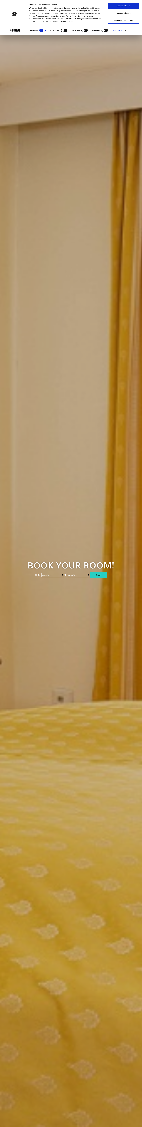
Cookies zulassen (123, 6)
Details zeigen (117, 30)
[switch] (64, 30)
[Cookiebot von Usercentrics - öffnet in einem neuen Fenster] (14, 30)
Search (98, 575)
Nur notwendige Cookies (123, 20)
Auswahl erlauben (123, 13)
